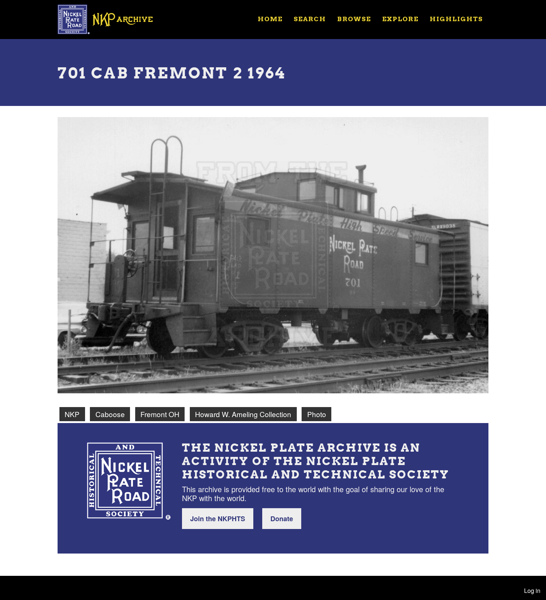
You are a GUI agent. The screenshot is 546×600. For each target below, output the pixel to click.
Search (310, 19)
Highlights (456, 19)
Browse (354, 19)
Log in (532, 590)
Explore (400, 19)
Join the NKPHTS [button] (217, 518)
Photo (316, 414)
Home (270, 19)
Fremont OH (159, 414)
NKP (72, 414)
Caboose (110, 414)
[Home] (110, 18)
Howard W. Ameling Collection (243, 414)
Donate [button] (281, 518)
